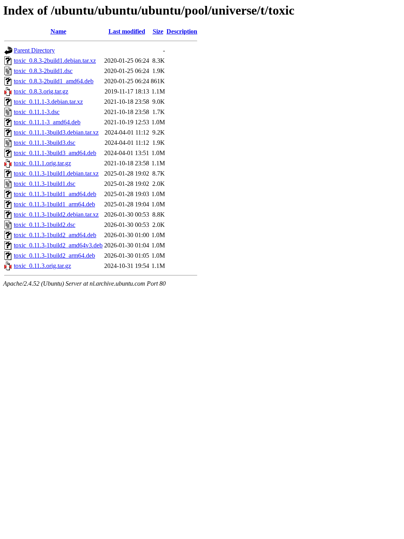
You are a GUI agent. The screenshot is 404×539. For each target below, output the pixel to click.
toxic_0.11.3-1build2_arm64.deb (54, 255)
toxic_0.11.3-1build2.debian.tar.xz (56, 214)
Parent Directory (34, 50)
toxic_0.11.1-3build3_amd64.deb (55, 153)
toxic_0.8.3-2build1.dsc (43, 70)
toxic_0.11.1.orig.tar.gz (42, 163)
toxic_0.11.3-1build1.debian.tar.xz (56, 173)
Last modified (126, 31)
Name (58, 31)
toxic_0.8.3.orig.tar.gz (41, 91)
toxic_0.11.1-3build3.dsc (44, 142)
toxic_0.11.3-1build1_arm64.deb (54, 204)
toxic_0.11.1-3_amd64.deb (47, 122)
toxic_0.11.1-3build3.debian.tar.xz (56, 132)
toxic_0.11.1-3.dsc (37, 112)
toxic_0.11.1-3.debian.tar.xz (48, 101)
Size (158, 31)
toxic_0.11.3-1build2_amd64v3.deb (58, 245)
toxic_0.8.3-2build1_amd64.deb (54, 81)
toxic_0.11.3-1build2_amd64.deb (55, 235)
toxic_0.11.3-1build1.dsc (44, 183)
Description (181, 31)
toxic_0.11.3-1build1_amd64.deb (55, 194)
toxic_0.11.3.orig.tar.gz (42, 265)
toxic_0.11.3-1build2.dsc (44, 224)
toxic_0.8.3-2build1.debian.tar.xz (55, 60)
